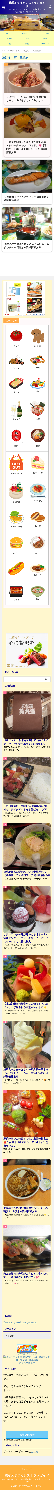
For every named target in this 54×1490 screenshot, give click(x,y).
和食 (9, 44)
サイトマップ (27, 1469)
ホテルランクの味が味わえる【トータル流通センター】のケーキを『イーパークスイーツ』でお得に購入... (25, 938)
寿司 (45, 38)
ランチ (9, 38)
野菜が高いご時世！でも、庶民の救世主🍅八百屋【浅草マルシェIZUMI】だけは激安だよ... (25, 1142)
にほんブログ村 (27, 1363)
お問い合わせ (27, 1434)
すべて (27, 38)
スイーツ (9, 33)
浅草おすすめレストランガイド (27, 1475)
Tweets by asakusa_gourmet (20, 1322)
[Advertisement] (27, 621)
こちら (34, 1451)
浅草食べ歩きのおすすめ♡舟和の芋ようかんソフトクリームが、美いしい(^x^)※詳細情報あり (26, 1073)
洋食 (27, 44)
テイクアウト (27, 33)
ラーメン (45, 44)
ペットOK (45, 33)
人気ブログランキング (27, 1354)
